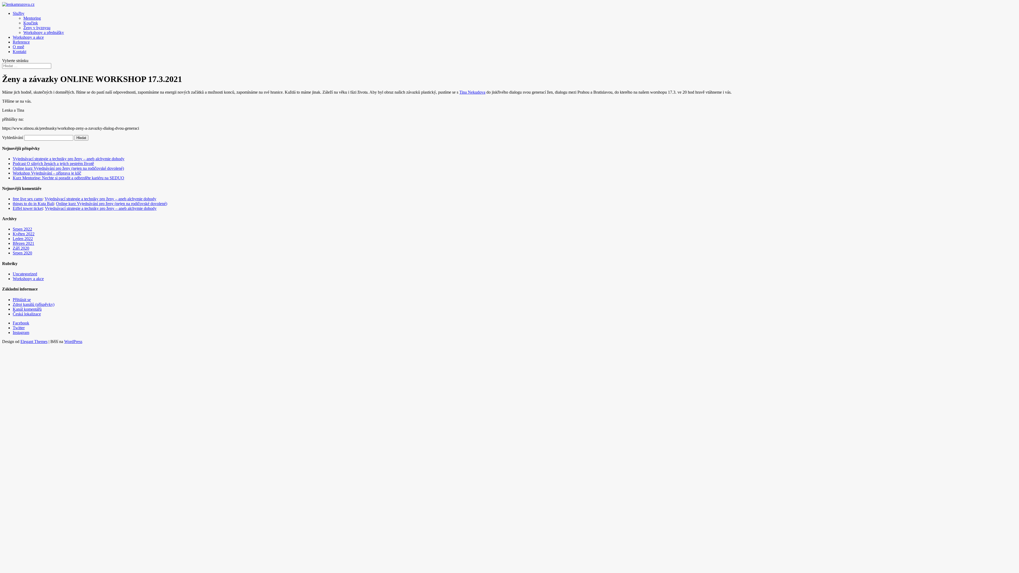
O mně (18, 47)
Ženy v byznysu (36, 27)
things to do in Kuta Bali (33, 203)
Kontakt (19, 51)
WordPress (73, 341)
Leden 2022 (23, 238)
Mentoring (32, 18)
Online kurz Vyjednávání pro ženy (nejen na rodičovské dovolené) (68, 168)
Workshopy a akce (28, 37)
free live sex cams (27, 199)
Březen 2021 (23, 243)
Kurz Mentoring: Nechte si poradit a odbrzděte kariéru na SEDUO (68, 178)
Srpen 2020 (22, 253)
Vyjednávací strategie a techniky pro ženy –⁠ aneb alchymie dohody (68, 159)
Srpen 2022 (22, 229)
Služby (18, 13)
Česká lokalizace (27, 314)
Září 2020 (21, 248)
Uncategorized (25, 274)
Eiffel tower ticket (28, 208)
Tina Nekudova (472, 92)
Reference (21, 42)
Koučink (30, 23)
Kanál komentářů (27, 309)
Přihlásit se (22, 299)
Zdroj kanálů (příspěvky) (33, 304)
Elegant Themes (34, 341)
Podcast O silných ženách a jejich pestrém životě (53, 163)
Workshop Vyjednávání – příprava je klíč (47, 173)
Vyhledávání (12, 137)
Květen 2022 (23, 234)
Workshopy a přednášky (43, 32)
